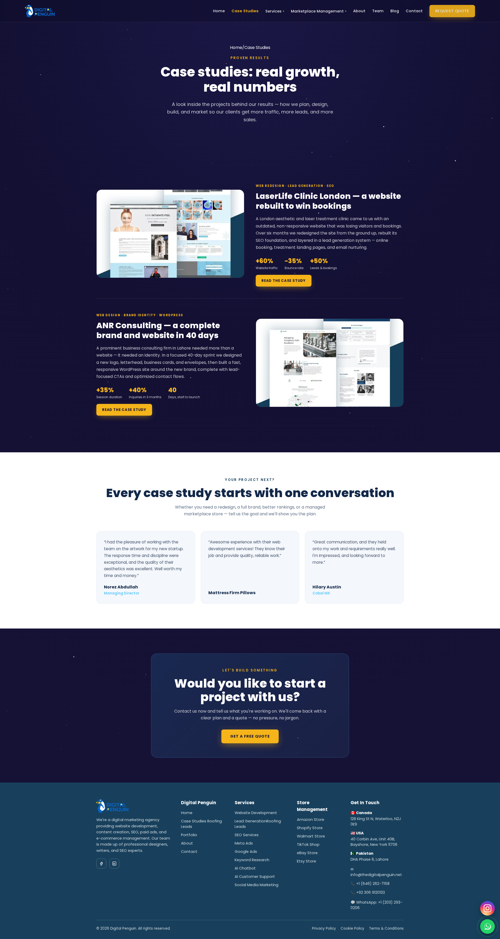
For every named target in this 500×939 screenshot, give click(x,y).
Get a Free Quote (250, 736)
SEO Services (247, 835)
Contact (414, 11)
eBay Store (307, 852)
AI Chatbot (245, 868)
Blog (394, 11)
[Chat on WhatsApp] (487, 926)
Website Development (256, 812)
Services (274, 11)
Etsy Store (306, 861)
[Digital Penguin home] (40, 11)
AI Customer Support (255, 876)
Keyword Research (252, 859)
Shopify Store (310, 827)
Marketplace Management (318, 11)
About (359, 11)
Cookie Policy (352, 928)
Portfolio (189, 835)
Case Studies (245, 11)
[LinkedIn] (114, 863)
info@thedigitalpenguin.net (376, 874)
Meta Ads (244, 843)
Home (219, 11)
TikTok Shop (308, 844)
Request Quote (452, 11)
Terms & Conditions (386, 928)
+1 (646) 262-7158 (373, 883)
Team (378, 11)
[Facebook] (101, 863)
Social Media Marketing (256, 884)
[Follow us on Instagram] (487, 908)
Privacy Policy (324, 928)
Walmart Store (311, 836)
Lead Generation (250, 821)
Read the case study (283, 280)
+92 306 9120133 (370, 892)
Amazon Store (310, 819)
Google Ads (246, 851)
